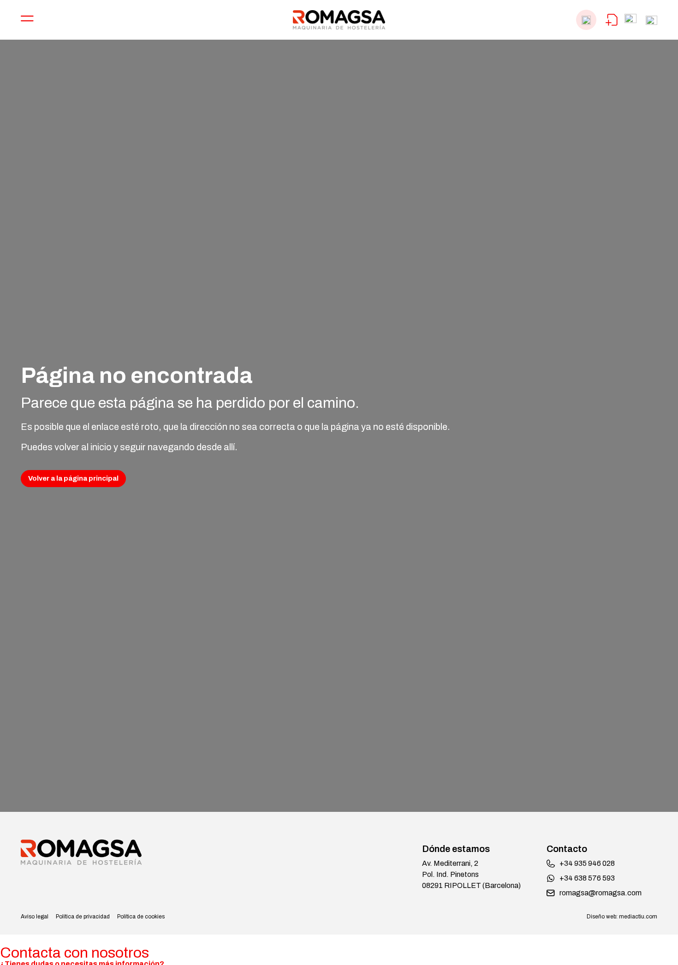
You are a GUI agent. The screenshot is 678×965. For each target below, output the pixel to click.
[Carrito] (611, 19)
